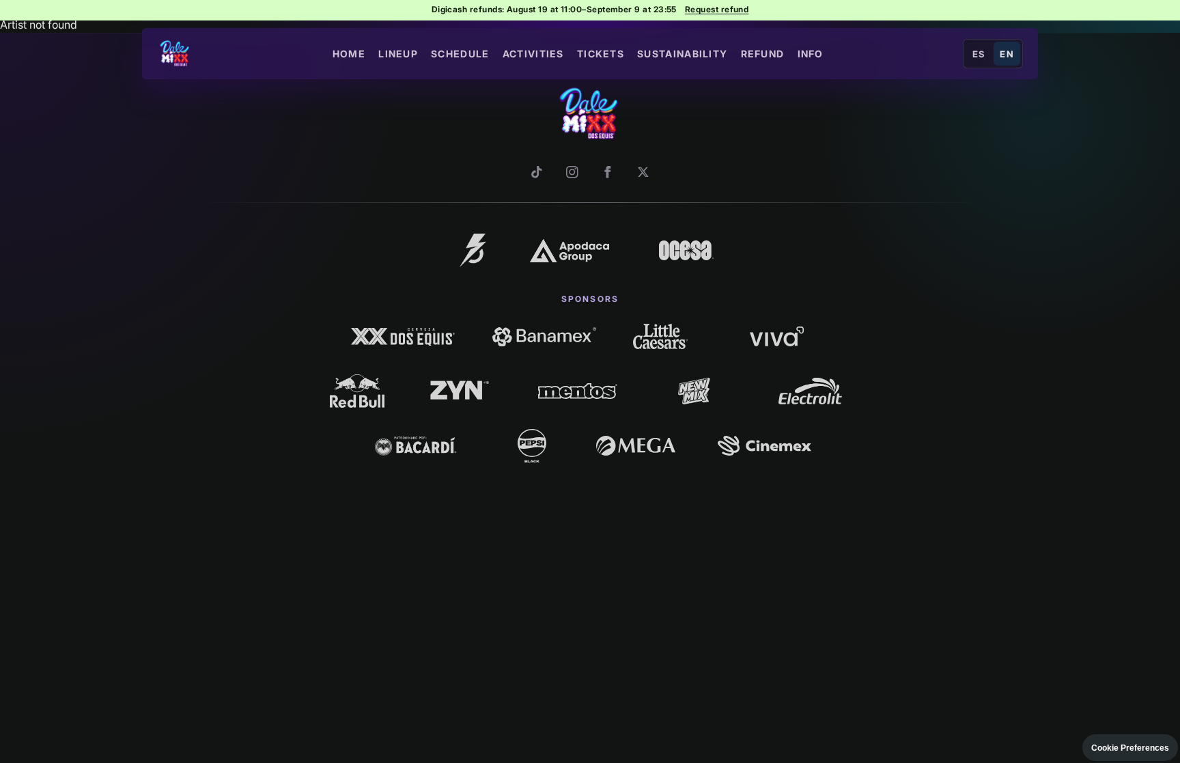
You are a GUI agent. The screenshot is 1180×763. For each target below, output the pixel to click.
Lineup (398, 53)
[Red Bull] (357, 391)
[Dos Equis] (403, 336)
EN (1006, 53)
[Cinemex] (764, 445)
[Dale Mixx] (175, 54)
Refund (763, 53)
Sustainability (682, 53)
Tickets (600, 53)
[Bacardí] (415, 445)
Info (811, 53)
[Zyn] (461, 391)
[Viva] (776, 336)
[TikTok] (536, 172)
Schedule (460, 53)
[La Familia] (473, 250)
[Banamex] (544, 336)
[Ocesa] (686, 250)
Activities (533, 53)
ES (978, 53)
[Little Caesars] (660, 336)
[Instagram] (572, 172)
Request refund (716, 9)
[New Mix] (694, 391)
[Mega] (636, 445)
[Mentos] (577, 391)
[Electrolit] (810, 391)
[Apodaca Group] (569, 250)
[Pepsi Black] (531, 445)
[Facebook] (607, 172)
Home (349, 53)
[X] (643, 172)
